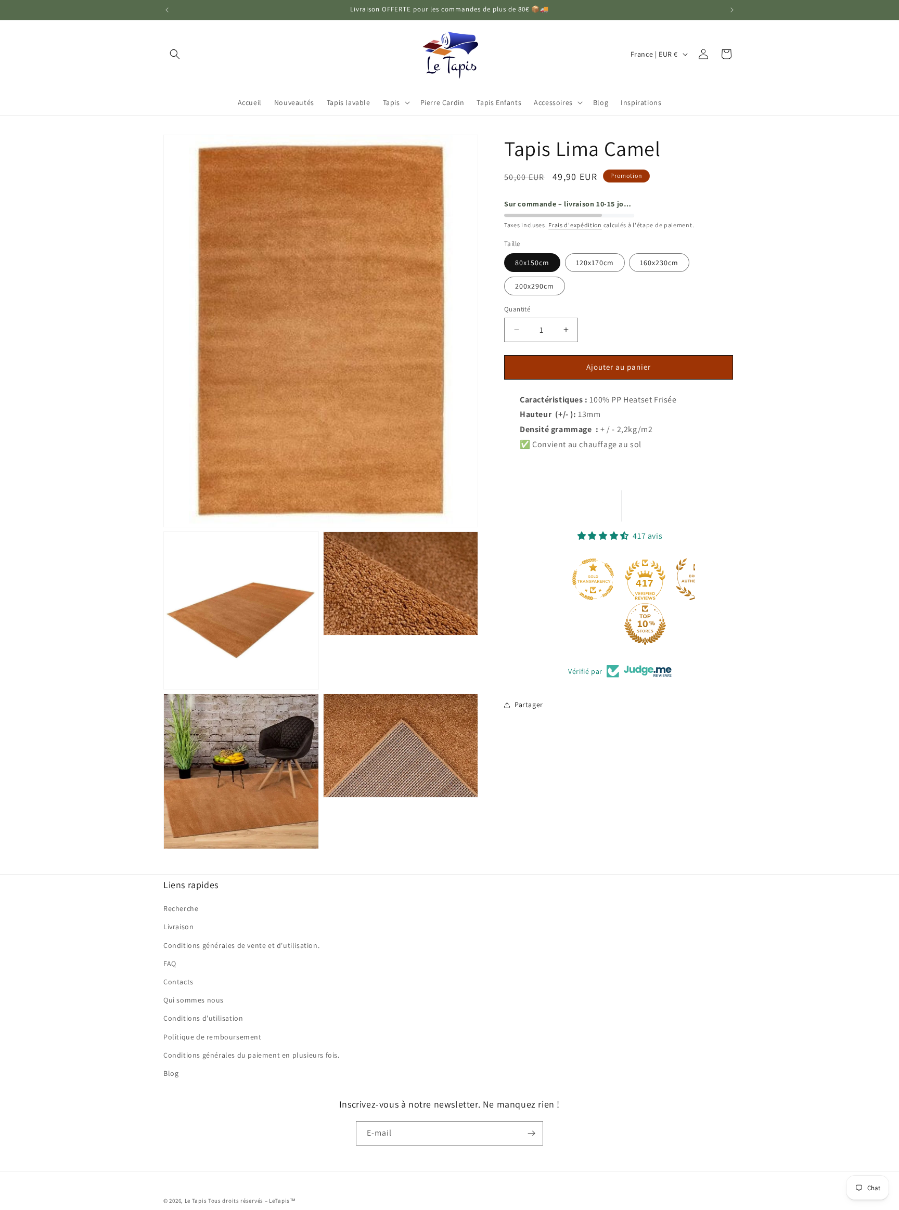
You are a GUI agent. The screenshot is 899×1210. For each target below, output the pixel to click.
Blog (170, 1073)
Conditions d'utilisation (203, 1018)
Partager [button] (529, 704)
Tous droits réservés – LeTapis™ (252, 1200)
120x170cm (595, 262)
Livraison (178, 927)
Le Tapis (196, 1200)
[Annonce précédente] (167, 10)
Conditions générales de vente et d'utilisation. (241, 945)
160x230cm (659, 262)
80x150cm (532, 262)
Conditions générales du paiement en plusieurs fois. (251, 1055)
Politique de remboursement (212, 1037)
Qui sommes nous (193, 1000)
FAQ (169, 963)
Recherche (180, 908)
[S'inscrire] (531, 1133)
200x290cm (534, 286)
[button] (174, 54)
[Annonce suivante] (732, 10)
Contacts (178, 981)
